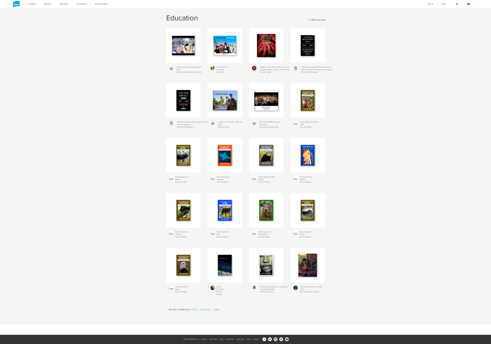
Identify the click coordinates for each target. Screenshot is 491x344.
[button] (468, 4)
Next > (209, 309)
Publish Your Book (101, 4)
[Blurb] (16, 5)
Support (249, 339)
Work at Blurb (213, 339)
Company (204, 339)
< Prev (201, 309)
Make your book (318, 20)
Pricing (222, 339)
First (193, 309)
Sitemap (256, 339)
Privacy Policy (230, 339)
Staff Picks (47, 4)
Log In (443, 4)
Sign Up (430, 4)
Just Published (81, 4)
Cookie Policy (240, 339)
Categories (32, 4)
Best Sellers (64, 4)
